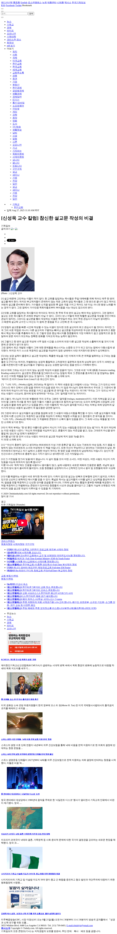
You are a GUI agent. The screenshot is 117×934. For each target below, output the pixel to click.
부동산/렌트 (7, 579)
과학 (15, 115)
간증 (15, 178)
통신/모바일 (19, 103)
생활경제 (17, 94)
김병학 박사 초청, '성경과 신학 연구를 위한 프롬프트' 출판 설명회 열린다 (31, 914)
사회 (15, 54)
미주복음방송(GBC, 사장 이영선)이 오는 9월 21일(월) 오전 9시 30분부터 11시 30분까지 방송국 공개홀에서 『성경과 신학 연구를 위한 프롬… (58, 921)
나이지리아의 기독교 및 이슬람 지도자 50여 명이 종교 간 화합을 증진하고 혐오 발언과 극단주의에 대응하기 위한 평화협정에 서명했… (58, 881)
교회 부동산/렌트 (9, 576)
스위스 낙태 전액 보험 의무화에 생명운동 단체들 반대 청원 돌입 (27, 754)
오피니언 (11, 33)
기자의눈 (17, 151)
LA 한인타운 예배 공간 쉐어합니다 (32, 596)
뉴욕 (44, 2)
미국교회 (17, 60)
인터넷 (16, 109)
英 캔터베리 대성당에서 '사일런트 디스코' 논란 (20, 794)
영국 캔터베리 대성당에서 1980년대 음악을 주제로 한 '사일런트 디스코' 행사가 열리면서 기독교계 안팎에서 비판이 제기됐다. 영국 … (57, 801)
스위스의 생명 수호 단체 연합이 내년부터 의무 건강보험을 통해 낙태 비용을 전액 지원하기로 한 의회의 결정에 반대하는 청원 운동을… (58, 746)
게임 (15, 112)
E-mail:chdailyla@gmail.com (79, 925)
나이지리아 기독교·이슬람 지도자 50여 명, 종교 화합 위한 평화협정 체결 (30, 874)
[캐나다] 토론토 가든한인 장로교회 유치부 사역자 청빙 (37, 549)
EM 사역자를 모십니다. (24, 552)
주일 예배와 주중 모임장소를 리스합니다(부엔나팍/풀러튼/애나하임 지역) (51, 608)
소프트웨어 (18, 106)
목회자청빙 (18, 154)
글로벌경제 (18, 91)
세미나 (16, 175)
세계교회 (17, 69)
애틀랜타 (52, 2)
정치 (15, 51)
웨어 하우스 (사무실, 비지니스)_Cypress (34, 599)
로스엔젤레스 (35, 2)
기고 (15, 148)
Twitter (18, 5)
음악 (15, 118)
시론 (15, 142)
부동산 (16, 85)
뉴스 (9, 21)
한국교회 (17, 66)
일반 (15, 184)
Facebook (10, 5)
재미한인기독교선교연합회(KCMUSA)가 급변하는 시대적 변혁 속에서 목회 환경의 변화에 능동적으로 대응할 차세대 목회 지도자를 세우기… (57, 667)
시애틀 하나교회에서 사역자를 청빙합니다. (33, 561)
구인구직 (17, 169)
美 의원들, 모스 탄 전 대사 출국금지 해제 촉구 (19, 699)
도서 (15, 124)
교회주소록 (18, 72)
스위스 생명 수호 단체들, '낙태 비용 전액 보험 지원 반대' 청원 (26, 739)
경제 (9, 27)
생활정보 (17, 130)
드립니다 (17, 166)
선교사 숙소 (17, 584)
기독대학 (11, 36)
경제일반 (17, 97)
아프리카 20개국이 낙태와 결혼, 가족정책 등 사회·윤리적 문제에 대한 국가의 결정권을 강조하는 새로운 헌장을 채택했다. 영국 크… (58, 841)
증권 (15, 78)
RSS (3, 5)
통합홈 (16, 2)
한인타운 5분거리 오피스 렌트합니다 (33, 590)
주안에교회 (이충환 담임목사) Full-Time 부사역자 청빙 (42, 564)
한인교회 (17, 63)
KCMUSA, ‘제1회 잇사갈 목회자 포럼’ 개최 (18, 659)
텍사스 (67, 2)
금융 (15, 75)
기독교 (10, 24)
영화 (15, 121)
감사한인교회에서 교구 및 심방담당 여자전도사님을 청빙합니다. (46, 555)
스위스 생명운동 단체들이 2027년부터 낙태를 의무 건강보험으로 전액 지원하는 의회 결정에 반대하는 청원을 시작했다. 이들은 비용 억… (58, 761)
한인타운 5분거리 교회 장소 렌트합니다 (34, 587)
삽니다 (16, 160)
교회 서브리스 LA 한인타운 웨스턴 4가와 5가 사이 (40, 593)
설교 (15, 172)
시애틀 (60, 2)
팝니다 (16, 163)
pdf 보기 (11, 45)
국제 (15, 57)
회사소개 (5, 928)
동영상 (10, 42)
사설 (15, 136)
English (24, 2)
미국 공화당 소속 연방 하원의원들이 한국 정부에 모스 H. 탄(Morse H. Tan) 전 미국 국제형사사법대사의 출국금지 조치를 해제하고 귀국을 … (57, 707)
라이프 (10, 30)
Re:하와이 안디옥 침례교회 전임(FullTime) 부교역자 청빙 (39, 570)
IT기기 (16, 100)
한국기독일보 (79, 2)
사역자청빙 (18, 157)
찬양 (15, 181)
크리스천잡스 (8, 541)
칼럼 (15, 139)
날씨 (15, 133)
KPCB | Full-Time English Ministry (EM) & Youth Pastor (38, 558)
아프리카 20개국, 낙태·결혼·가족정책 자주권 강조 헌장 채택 (25, 834)
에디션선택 (7, 2)
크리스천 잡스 (14, 39)
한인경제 (17, 88)
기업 (15, 81)
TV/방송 (17, 127)
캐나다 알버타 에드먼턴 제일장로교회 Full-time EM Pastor (38, 567)
